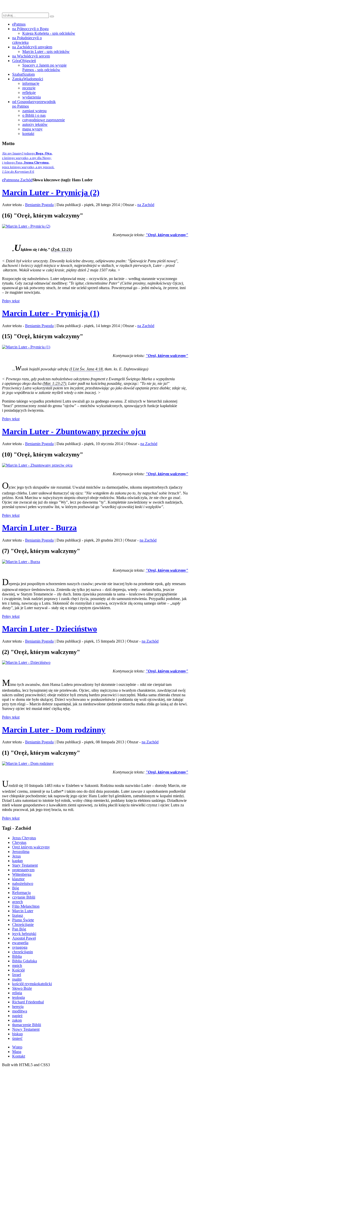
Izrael (16, 974)
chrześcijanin (22, 952)
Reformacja (21, 892)
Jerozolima (20, 851)
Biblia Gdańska (24, 961)
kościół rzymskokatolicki (32, 984)
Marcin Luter (22, 911)
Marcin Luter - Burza (39, 527)
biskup (17, 1034)
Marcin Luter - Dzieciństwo (49, 628)
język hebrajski (24, 933)
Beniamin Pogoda (39, 205)
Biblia (17, 956)
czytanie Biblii (23, 897)
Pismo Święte (23, 920)
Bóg (15, 888)
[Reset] (52, 16)
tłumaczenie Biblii (26, 1025)
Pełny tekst (11, 301)
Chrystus (19, 842)
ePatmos (8, 180)
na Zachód (23, 180)
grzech (17, 902)
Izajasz (17, 915)
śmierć (17, 1038)
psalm (17, 979)
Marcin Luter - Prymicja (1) (51, 313)
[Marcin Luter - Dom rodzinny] (28, 763)
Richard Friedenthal (28, 1002)
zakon (17, 1020)
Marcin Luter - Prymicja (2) (51, 192)
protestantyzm (23, 870)
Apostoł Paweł (24, 938)
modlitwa (19, 1011)
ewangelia (20, 943)
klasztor (18, 879)
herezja (18, 1006)
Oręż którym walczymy (31, 847)
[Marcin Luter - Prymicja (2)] (26, 226)
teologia (18, 997)
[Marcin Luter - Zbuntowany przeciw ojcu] (37, 465)
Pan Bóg (19, 929)
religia (17, 993)
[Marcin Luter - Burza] (21, 562)
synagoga (19, 947)
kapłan (17, 861)
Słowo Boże (22, 988)
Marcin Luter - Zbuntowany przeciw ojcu (74, 431)
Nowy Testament (26, 1029)
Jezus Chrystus (24, 838)
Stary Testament (25, 865)
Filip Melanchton (26, 906)
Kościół (18, 970)
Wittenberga (21, 874)
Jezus (16, 856)
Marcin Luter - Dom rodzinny (53, 729)
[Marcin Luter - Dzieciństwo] (26, 662)
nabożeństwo (22, 883)
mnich (17, 965)
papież (17, 1016)
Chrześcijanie (23, 924)
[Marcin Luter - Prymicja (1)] (26, 347)
